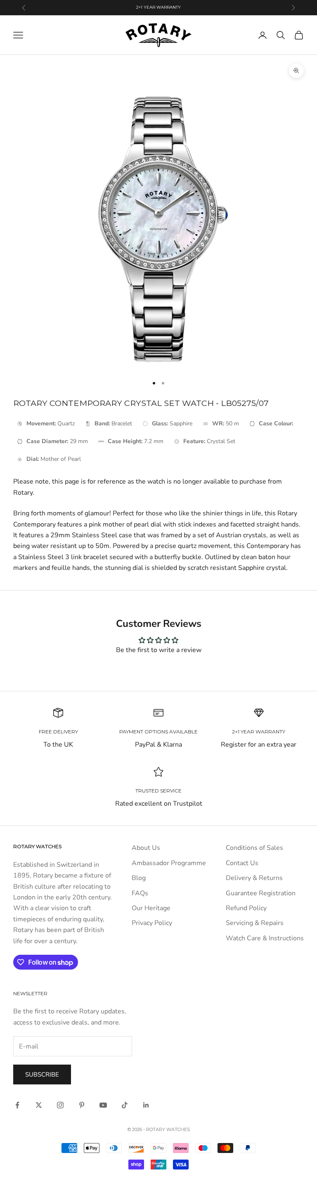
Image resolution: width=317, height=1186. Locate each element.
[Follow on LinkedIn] (146, 1105)
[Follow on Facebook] (17, 1105)
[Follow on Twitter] (39, 1105)
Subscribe (42, 1074)
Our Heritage (151, 908)
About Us (146, 847)
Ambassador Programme (169, 863)
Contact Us (242, 863)
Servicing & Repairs (255, 922)
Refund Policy (246, 908)
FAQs (140, 893)
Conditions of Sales (254, 847)
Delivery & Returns (254, 877)
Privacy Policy (152, 922)
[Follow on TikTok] (125, 1105)
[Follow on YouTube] (103, 1105)
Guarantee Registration (261, 893)
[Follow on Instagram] (60, 1105)
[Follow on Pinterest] (82, 1105)
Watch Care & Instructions (265, 938)
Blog (139, 877)
